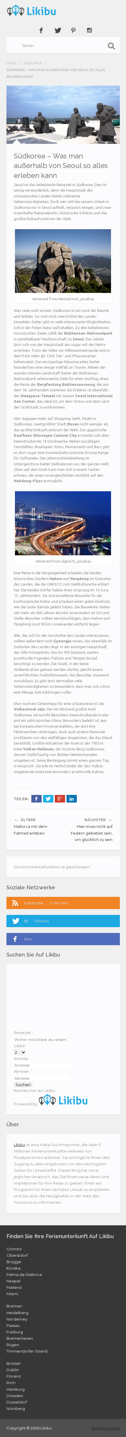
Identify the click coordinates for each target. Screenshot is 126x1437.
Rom (11, 1382)
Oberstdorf (17, 1255)
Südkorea (32, 63)
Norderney (16, 1319)
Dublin (12, 1369)
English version (106, 1428)
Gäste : (20, 1045)
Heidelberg (17, 1312)
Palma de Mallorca (24, 1274)
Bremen (14, 1306)
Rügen (12, 1344)
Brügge (13, 1261)
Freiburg (14, 1332)
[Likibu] (63, 10)
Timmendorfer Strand (26, 1351)
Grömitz (14, 1249)
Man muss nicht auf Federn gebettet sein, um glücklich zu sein (92, 833)
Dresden (14, 1395)
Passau (13, 1325)
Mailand (13, 1287)
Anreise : (22, 1058)
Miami (12, 1293)
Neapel (13, 1281)
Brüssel (13, 1363)
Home (11, 63)
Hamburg (15, 1389)
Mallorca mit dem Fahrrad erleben (30, 829)
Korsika (13, 1268)
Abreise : (22, 1071)
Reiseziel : (23, 1032)
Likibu (19, 1144)
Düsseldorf (16, 1402)
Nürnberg (15, 1408)
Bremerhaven (19, 1338)
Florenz (13, 1376)
